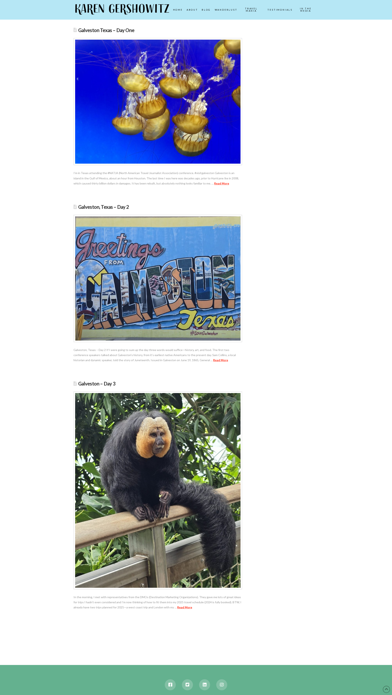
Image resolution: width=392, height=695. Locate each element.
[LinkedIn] (204, 684)
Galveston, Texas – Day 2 (103, 207)
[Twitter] (187, 684)
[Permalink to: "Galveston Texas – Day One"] (158, 102)
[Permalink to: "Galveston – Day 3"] (158, 490)
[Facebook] (170, 684)
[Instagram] (221, 684)
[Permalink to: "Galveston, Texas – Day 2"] (158, 278)
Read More (221, 183)
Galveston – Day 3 (97, 384)
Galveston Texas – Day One (106, 30)
